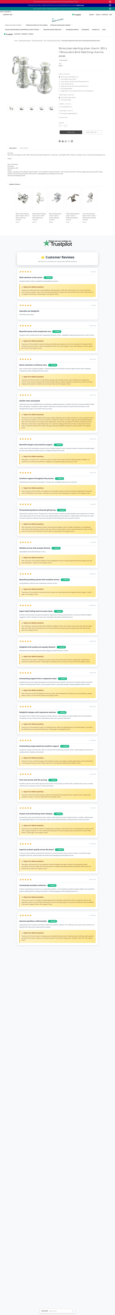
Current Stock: (63, 117)
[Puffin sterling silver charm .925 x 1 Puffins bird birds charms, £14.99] (73, 197)
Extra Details (24, 148)
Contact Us (95, 29)
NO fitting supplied (66, 88)
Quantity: (61, 122)
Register (105, 14)
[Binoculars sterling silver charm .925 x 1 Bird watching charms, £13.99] (23, 197)
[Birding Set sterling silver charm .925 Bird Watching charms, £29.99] (39, 197)
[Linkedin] (72, 141)
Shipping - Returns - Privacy (24, 34)
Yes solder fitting (66, 100)
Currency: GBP (7, 14)
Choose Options (23, 206)
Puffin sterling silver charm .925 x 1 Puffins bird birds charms (73, 217)
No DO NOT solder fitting (68, 97)
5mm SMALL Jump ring (68, 79)
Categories (85, 29)
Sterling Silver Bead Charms (60, 25)
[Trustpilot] (8, 34)
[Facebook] (60, 141)
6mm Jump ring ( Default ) (69, 77)
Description (13, 148)
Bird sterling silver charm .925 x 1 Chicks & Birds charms (55, 217)
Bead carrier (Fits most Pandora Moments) (74, 86)
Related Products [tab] (14, 184)
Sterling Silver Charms (13, 25)
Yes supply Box (66, 106)
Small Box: (65, 104)
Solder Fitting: (66, 94)
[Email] (63, 141)
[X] (69, 141)
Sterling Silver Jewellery (52, 29)
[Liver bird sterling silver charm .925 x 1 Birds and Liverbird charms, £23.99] (90, 197)
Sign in (98, 14)
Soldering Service (72, 29)
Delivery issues (80, 5)
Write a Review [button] (63, 60)
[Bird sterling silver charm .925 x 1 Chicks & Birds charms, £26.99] (56, 197)
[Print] (66, 141)
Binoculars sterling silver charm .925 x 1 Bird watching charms (23, 217)
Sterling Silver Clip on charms (36, 25)
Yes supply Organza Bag (69, 113)
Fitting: (64, 74)
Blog (104, 29)
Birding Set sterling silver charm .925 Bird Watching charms (39, 217)
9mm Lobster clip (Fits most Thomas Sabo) (74, 81)
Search (91, 14)
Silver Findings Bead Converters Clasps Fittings (22, 29)
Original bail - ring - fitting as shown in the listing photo (77, 91)
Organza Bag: (66, 110)
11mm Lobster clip (67, 84)
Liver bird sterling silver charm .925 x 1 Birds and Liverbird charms (89, 217)
